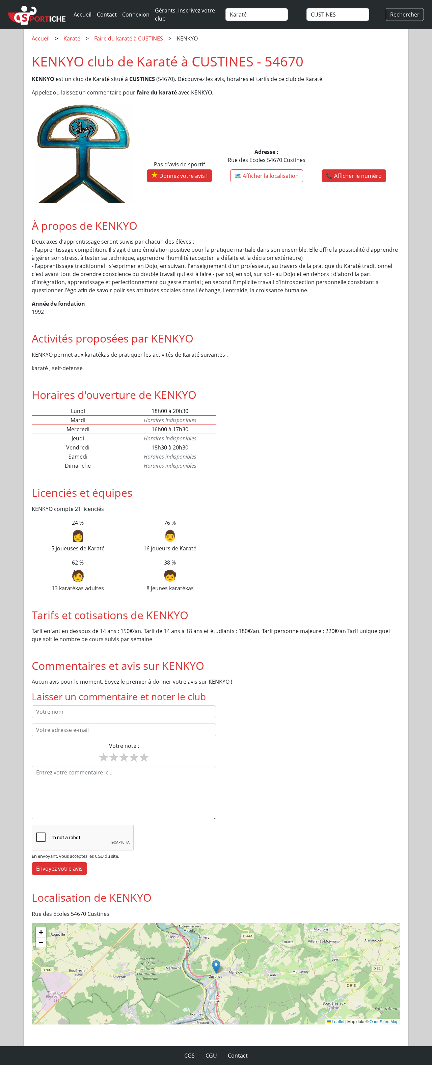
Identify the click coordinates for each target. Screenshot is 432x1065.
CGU (211, 1055)
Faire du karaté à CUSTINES (128, 38)
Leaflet (337, 1021)
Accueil (82, 14)
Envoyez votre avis (59, 868)
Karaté (71, 38)
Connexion (136, 14)
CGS (189, 1055)
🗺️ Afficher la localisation (267, 176)
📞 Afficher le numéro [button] (354, 176)
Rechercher (405, 14)
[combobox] (263, 14)
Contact (107, 14)
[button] (216, 967)
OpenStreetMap (384, 1021)
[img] (216, 974)
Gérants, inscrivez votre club (185, 14)
